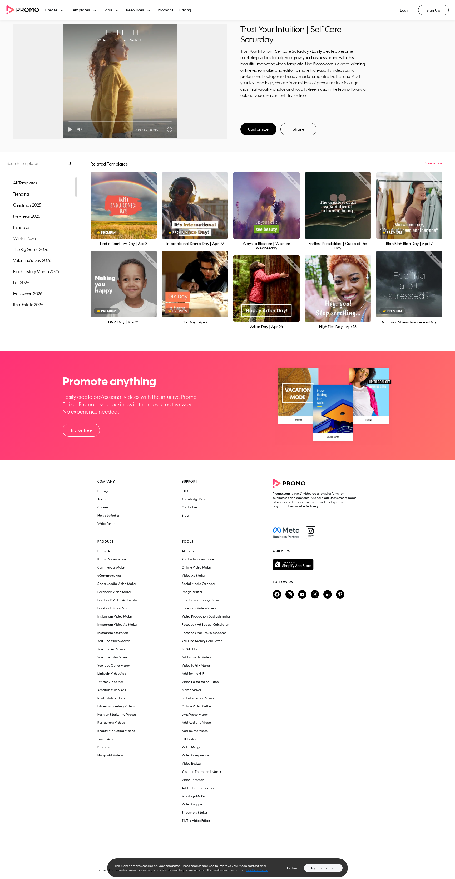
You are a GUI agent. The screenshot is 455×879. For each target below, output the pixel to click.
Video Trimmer (193, 780)
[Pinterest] (340, 594)
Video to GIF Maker (196, 665)
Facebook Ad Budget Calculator (205, 625)
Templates (80, 10)
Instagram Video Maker (115, 616)
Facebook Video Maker (114, 592)
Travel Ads (105, 739)
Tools (108, 10)
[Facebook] (286, 532)
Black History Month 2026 (36, 271)
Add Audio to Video (196, 723)
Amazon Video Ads (111, 690)
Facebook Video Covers (199, 608)
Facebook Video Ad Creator (117, 600)
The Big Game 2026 (30, 249)
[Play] (70, 129)
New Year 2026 (26, 216)
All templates (25, 183)
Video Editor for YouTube (200, 682)
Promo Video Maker (112, 559)
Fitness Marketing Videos (116, 706)
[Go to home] (25, 10)
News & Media (108, 515)
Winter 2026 (24, 238)
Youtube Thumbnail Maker (201, 772)
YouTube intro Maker (112, 657)
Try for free (81, 430)
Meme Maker (191, 690)
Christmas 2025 (27, 205)
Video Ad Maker (193, 575)
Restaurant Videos (111, 723)
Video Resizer (192, 763)
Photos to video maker (198, 559)
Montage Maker (194, 796)
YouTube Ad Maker (111, 649)
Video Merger (192, 747)
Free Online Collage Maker (201, 600)
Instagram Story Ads (112, 633)
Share (299, 129)
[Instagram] (310, 532)
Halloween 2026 (27, 293)
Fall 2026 (21, 282)
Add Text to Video (195, 731)
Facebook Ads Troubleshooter (204, 633)
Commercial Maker (111, 567)
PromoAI (165, 10)
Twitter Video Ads (110, 682)
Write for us (106, 524)
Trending (21, 194)
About (102, 499)
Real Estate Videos (111, 698)
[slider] (68, 121)
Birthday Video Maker (198, 698)
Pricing (185, 10)
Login (405, 10)
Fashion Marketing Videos (116, 714)
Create (51, 10)
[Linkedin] (327, 594)
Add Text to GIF (193, 674)
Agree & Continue (323, 868)
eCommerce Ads (109, 575)
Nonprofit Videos (110, 755)
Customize (258, 129)
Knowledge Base (194, 499)
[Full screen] (169, 129)
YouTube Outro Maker (113, 665)
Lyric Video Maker (195, 714)
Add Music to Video (196, 657)
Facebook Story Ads (112, 608)
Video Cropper (192, 804)
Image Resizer (192, 592)
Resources (135, 10)
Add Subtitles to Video (198, 788)
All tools (188, 551)
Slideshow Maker (194, 812)
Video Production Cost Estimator (206, 616)
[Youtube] (302, 594)
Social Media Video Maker (116, 584)
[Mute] (80, 129)
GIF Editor (189, 739)
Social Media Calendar (199, 584)
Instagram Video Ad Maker (117, 625)
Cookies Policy (257, 870)
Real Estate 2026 (28, 304)
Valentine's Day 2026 (32, 260)
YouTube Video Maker (113, 641)
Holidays (21, 227)
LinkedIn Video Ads (111, 674)
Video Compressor (195, 755)
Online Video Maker (196, 567)
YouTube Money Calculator (202, 641)
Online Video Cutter (196, 706)
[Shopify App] (315, 564)
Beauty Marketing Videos (116, 731)
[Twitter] (315, 594)
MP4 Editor (190, 649)
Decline (292, 868)
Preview (124, 199)
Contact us (189, 507)
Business (103, 747)
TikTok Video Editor (196, 821)
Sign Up (434, 10)
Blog (185, 515)
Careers (103, 507)
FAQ (185, 491)
